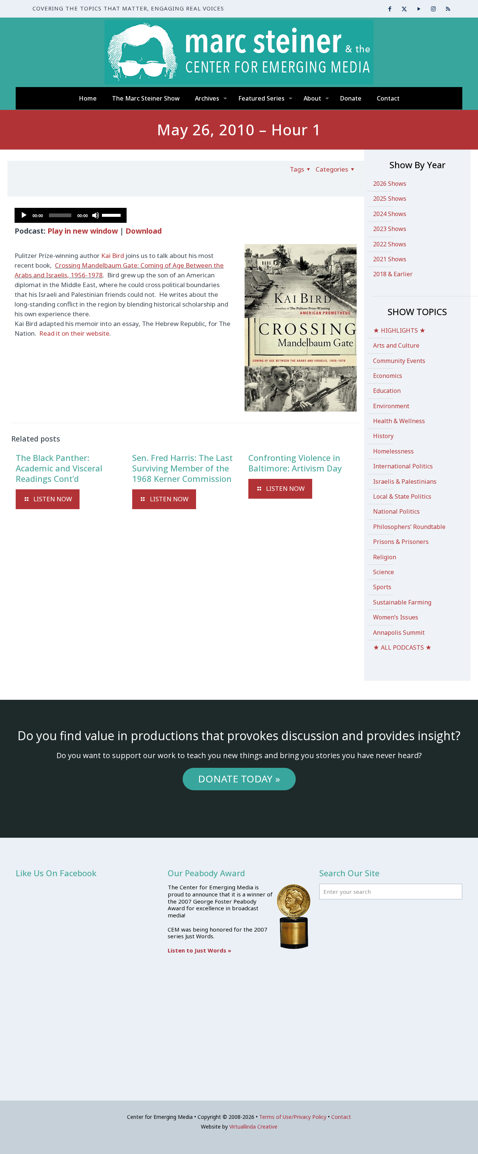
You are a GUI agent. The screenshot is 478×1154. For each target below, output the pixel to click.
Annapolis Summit (399, 632)
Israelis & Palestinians (405, 481)
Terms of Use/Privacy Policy (292, 1116)
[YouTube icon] (418, 8)
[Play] (24, 215)
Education (387, 391)
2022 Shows (389, 244)
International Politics (403, 466)
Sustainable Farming (402, 602)
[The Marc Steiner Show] (239, 52)
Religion (384, 557)
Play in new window (82, 231)
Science (383, 572)
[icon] (448, 8)
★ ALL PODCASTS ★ (402, 647)
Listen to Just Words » (199, 950)
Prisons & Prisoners (401, 542)
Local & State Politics (402, 496)
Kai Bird (112, 255)
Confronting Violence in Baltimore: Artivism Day (295, 463)
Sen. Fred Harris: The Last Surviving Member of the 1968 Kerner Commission (182, 468)
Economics (387, 376)
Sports (382, 587)
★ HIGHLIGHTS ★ (399, 330)
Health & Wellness (399, 421)
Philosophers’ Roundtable (409, 527)
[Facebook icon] (389, 8)
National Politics (396, 511)
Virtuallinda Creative (253, 1126)
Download (143, 231)
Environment (391, 406)
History (383, 436)
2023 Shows (389, 229)
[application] (71, 215)
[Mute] (95, 215)
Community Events (399, 361)
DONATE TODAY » (239, 778)
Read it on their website (73, 333)
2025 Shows (389, 198)
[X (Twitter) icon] (404, 8)
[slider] (112, 214)
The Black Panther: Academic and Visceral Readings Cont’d (59, 468)
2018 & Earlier (393, 274)
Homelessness (393, 451)
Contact (341, 1116)
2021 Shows (389, 259)
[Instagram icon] (433, 8)
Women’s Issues (395, 617)
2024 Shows (389, 214)
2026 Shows (389, 183)
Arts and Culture (396, 345)
